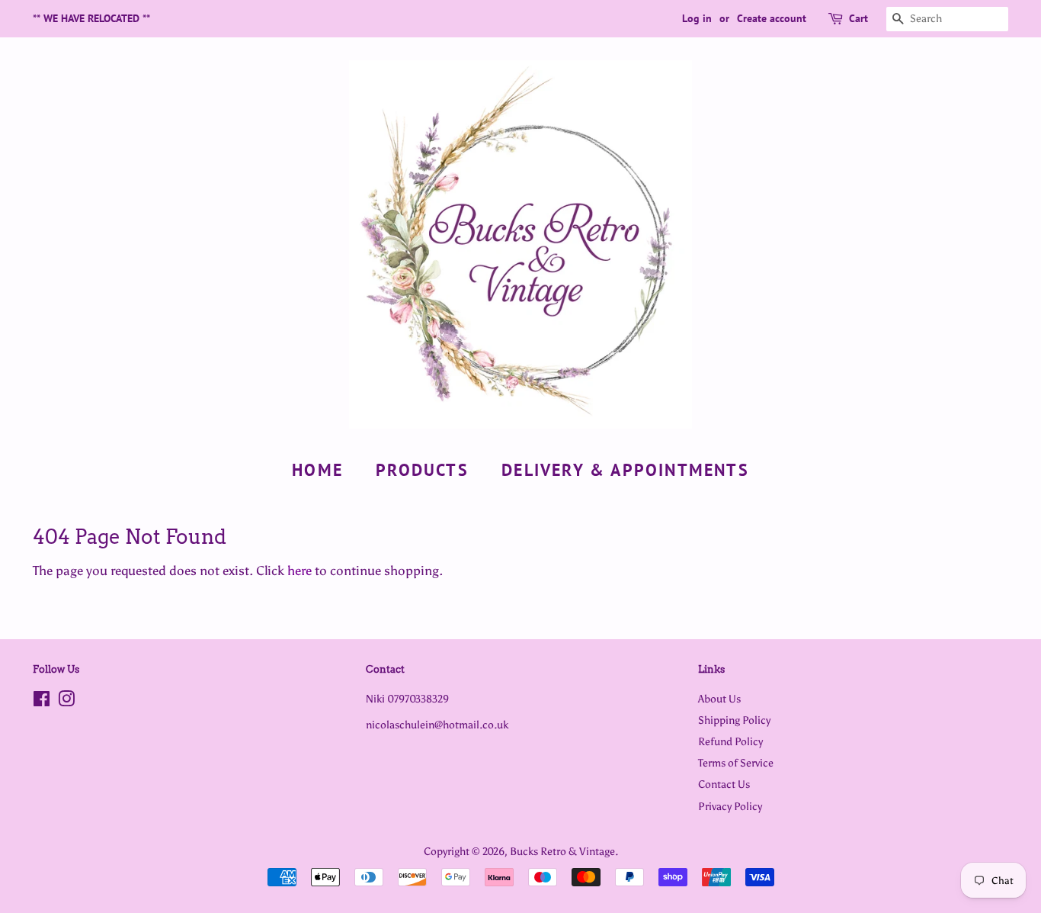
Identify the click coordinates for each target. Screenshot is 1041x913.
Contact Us (724, 784)
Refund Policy (730, 741)
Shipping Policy (734, 720)
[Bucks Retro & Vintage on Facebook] (41, 702)
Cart (858, 18)
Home (317, 470)
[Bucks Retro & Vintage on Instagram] (66, 702)
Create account (771, 18)
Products (422, 470)
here (299, 570)
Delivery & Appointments (625, 470)
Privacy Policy (730, 806)
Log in (697, 18)
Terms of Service (736, 763)
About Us (719, 699)
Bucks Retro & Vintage (562, 851)
